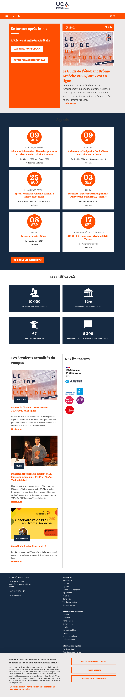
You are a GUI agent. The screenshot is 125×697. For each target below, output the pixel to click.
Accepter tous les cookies (93, 661)
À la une (65, 583)
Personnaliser (94, 670)
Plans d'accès (67, 621)
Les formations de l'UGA (27, 48)
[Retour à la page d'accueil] (62, 6)
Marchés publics (69, 630)
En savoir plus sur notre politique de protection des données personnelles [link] (33, 688)
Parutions (66, 596)
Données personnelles (71, 652)
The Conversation (69, 602)
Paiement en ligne (69, 636)
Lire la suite (16, 429)
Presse (65, 633)
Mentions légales (69, 649)
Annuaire (66, 618)
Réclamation (67, 624)
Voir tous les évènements (28, 260)
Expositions (67, 593)
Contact (65, 615)
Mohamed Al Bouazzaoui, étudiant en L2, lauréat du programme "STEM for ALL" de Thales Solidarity (31, 477)
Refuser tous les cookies (94, 678)
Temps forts (67, 580)
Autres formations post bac (29, 59)
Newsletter (66, 599)
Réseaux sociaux (69, 605)
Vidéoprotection (68, 639)
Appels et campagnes (71, 590)
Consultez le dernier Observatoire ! (28, 546)
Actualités (67, 577)
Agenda (65, 586)
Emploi (65, 627)
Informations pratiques (72, 611)
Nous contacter (15, 596)
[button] (13, 16)
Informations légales (71, 646)
